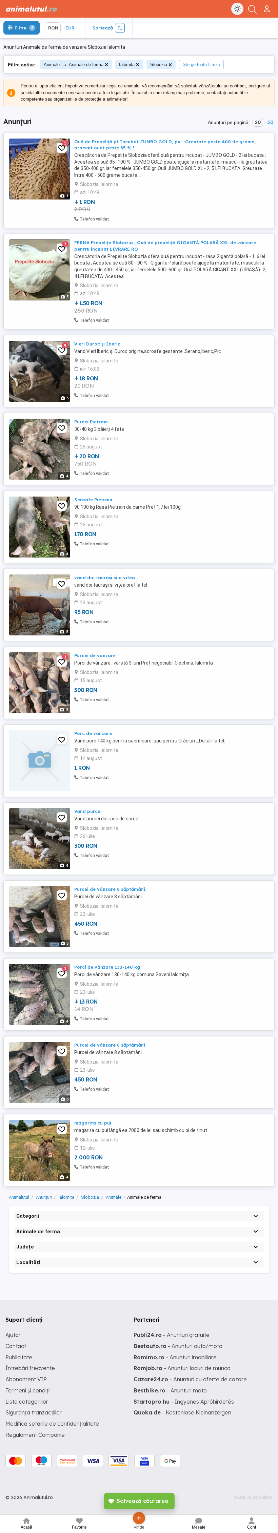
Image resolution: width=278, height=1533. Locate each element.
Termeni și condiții (28, 1390)
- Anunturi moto (170, 1390)
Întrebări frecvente (30, 1368)
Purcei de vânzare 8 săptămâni (109, 1045)
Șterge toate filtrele (201, 64)
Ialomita (127, 64)
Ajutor (13, 1334)
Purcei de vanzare (95, 655)
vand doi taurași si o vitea (104, 577)
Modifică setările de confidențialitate (52, 1423)
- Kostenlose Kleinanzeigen (182, 1412)
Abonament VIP (26, 1379)
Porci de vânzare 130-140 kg (107, 967)
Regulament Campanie (35, 1434)
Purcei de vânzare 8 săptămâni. (110, 889)
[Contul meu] (268, 6)
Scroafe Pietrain (93, 499)
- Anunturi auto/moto (178, 1346)
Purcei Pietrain (91, 421)
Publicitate (18, 1357)
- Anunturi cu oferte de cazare (190, 1379)
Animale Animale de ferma (73, 64)
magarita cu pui (92, 1123)
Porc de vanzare (93, 733)
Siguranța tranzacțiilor (33, 1412)
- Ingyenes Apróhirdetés (184, 1401)
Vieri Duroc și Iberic (97, 343)
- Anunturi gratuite (172, 1334)
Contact (15, 1346)
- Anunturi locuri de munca (182, 1368)
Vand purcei (88, 811)
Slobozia (158, 64)
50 (270, 122)
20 (258, 122)
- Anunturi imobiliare (175, 1357)
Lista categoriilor (26, 1401)
